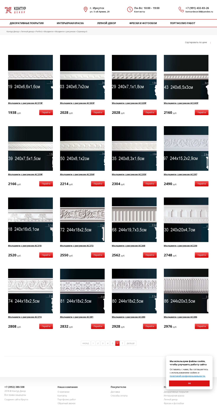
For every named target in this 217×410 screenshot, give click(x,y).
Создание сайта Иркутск (16, 399)
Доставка (115, 391)
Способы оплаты (119, 395)
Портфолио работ (182, 23)
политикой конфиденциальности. (187, 375)
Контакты (139, 11)
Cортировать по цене (196, 42)
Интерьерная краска (70, 23)
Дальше (131, 343)
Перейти (46, 112)
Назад (86, 343)
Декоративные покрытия (27, 23)
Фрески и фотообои (143, 23)
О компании (63, 391)
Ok (189, 383)
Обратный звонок (66, 403)
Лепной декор (106, 23)
